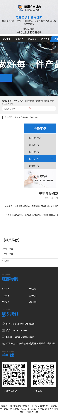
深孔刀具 (34, 117)
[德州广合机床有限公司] (29, 8)
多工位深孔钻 (7, 103)
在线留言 (5, 302)
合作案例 (24, 117)
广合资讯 (45, 39)
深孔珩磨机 (29, 101)
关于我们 (19, 39)
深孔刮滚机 (18, 101)
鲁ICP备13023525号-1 (21, 406)
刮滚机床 (34, 144)
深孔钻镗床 (49, 101)
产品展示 (32, 39)
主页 (16, 117)
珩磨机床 (34, 165)
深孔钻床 (39, 101)
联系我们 (33, 302)
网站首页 (6, 39)
